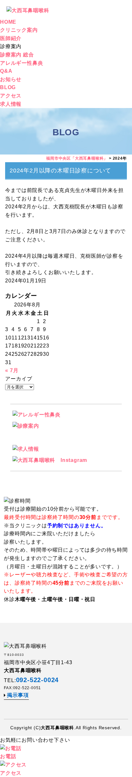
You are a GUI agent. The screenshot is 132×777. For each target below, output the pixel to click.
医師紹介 (10, 38)
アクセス (10, 95)
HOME (8, 22)
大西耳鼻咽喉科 (57, 727)
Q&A (6, 71)
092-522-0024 (37, 679)
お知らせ (10, 79)
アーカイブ (18, 378)
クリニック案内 (19, 30)
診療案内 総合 (17, 54)
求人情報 (10, 104)
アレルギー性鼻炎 (21, 63)
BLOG (8, 87)
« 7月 (11, 370)
